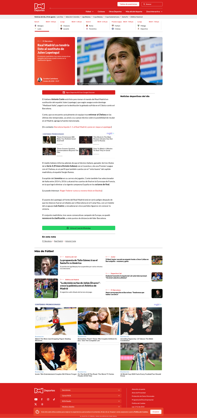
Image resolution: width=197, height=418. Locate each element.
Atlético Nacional (136, 17)
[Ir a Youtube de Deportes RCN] (35, 400)
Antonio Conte (70, 241)
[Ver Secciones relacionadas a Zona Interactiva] (162, 11)
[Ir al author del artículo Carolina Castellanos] (40, 80)
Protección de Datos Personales (143, 396)
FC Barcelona (47, 241)
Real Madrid (58, 241)
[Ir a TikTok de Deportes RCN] (54, 400)
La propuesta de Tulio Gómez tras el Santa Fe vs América (79, 261)
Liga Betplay (86, 17)
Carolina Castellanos (50, 78)
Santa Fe (125, 17)
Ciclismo (101, 11)
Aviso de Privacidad (139, 393)
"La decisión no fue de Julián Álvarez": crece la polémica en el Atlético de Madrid (80, 285)
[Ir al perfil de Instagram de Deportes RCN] (48, 400)
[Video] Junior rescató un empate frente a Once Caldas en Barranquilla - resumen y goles (127, 260)
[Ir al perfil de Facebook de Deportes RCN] (41, 400)
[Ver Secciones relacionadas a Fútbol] (93, 11)
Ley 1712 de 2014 (138, 407)
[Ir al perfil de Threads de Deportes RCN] (42, 405)
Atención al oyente (138, 389)
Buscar (148, 4)
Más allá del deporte (134, 11)
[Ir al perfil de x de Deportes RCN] (35, 405)
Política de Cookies (141, 412)
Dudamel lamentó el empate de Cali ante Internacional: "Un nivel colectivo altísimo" (126, 277)
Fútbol (88, 11)
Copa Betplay (98, 17)
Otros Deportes (115, 11)
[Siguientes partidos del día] (161, 25)
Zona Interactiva (153, 11)
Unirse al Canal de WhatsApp (80, 228)
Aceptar (155, 412)
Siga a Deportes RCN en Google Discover (80, 92)
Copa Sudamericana (112, 17)
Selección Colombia (72, 17)
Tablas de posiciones (128, 4)
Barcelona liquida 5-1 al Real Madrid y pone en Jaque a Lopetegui (82, 127)
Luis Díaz (60, 17)
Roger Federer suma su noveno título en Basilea (81, 190)
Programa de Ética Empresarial (142, 400)
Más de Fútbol (44, 251)
